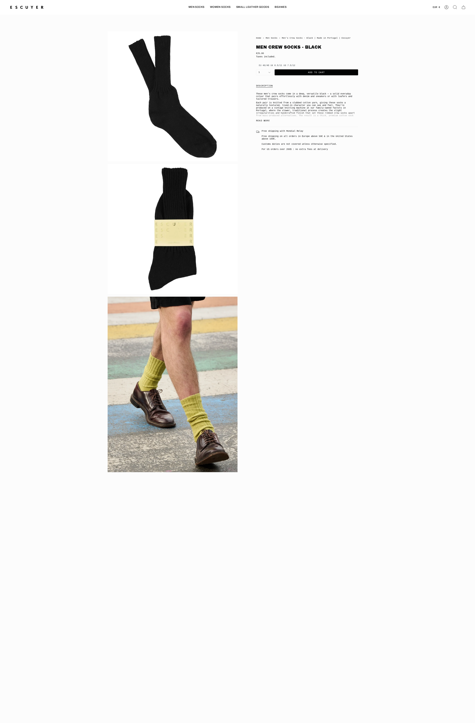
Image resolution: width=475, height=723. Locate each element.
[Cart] (463, 7)
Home (258, 38)
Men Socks (271, 38)
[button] (196, 7)
